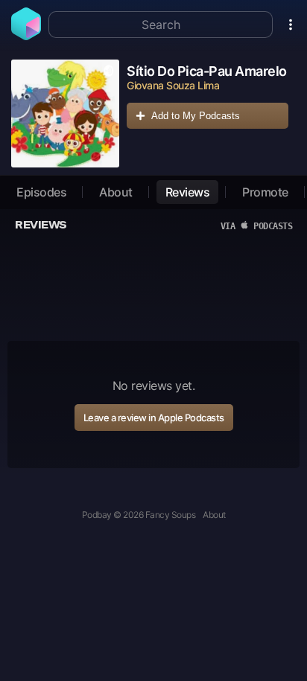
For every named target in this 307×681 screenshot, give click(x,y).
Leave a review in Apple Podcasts (153, 417)
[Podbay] (26, 35)
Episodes (41, 192)
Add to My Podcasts (195, 115)
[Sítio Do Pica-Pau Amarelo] (65, 113)
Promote (265, 192)
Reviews (187, 192)
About (116, 192)
